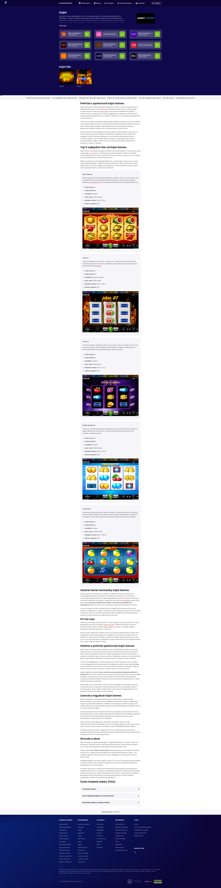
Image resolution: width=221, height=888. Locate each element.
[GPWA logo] (158, 881)
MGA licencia (119, 847)
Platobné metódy (121, 833)
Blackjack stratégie (121, 827)
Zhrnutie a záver (168, 98)
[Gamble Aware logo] (148, 881)
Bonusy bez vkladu (65, 844)
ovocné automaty (94, 182)
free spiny (98, 266)
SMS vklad (118, 844)
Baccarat (81, 827)
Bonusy (98, 3)
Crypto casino (63, 836)
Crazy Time (81, 850)
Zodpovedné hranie (140, 833)
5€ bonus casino (64, 847)
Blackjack (81, 833)
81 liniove (99, 841)
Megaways (126, 600)
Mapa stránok (138, 836)
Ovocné (99, 833)
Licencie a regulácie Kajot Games (150, 98)
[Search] (153, 3)
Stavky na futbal (83, 859)
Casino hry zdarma (126, 3)
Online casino (85, 3)
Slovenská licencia (121, 850)
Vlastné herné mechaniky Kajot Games (92, 98)
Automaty (141, 3)
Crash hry (100, 847)
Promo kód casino (65, 859)
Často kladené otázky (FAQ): (185, 98)
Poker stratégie (120, 839)
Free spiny (110, 3)
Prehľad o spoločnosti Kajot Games (38, 98)
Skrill (116, 841)
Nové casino (63, 833)
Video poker (82, 862)
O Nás (136, 824)
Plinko (98, 844)
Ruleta (80, 844)
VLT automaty (101, 839)
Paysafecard (119, 836)
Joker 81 (61, 86)
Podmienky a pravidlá (141, 830)
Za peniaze (100, 827)
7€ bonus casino (64, 850)
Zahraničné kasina (65, 827)
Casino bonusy (64, 839)
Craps (80, 836)
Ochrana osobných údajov (142, 827)
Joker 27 (79, 86)
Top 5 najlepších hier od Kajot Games (64, 98)
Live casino (62, 830)
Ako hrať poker (120, 824)
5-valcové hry (94, 153)
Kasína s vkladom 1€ (65, 862)
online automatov (109, 625)
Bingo (79, 830)
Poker (79, 841)
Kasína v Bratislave (121, 830)
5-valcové (100, 836)
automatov (104, 111)
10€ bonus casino (64, 853)
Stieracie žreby (82, 847)
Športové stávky (83, 853)
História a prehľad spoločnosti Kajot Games (122, 98)
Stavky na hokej (83, 856)
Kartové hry (81, 839)
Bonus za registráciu (65, 856)
